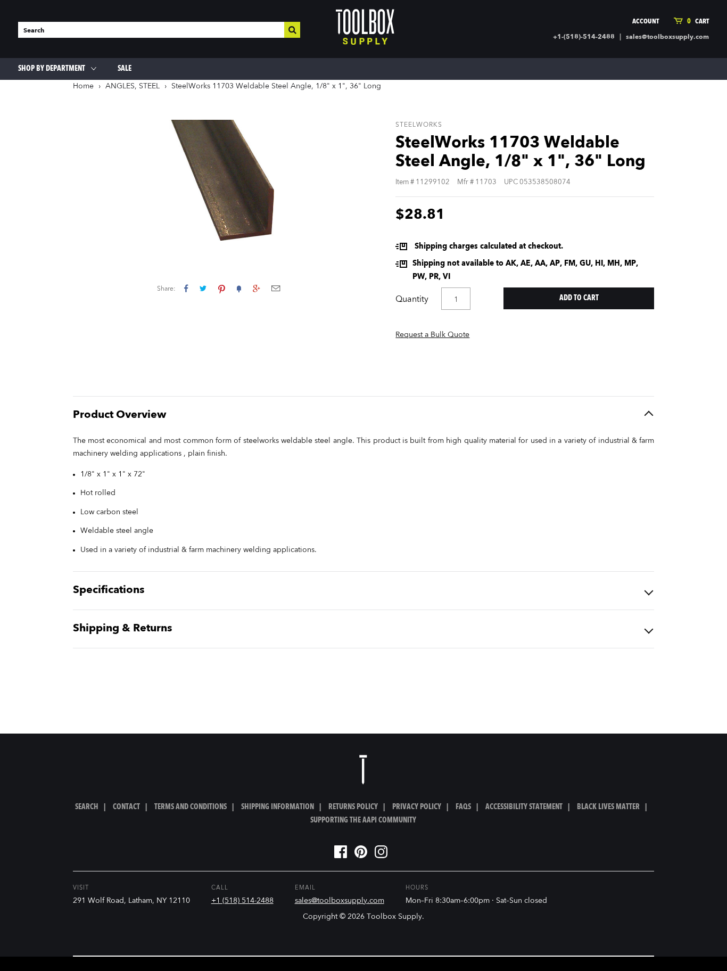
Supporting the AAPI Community (363, 820)
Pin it (221, 288)
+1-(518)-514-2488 (584, 37)
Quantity (411, 299)
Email (275, 288)
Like (186, 288)
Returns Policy (353, 807)
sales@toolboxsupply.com (667, 37)
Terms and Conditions (190, 807)
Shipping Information (277, 807)
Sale (124, 68)
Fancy (239, 288)
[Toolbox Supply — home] (365, 29)
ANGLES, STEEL (132, 86)
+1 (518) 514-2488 (242, 900)
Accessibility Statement (524, 807)
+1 (256, 288)
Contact (126, 807)
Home (83, 86)
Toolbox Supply (394, 916)
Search (86, 807)
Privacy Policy (416, 807)
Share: (166, 289)
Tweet (203, 288)
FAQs (463, 807)
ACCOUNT (645, 21)
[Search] (292, 30)
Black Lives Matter (608, 807)
